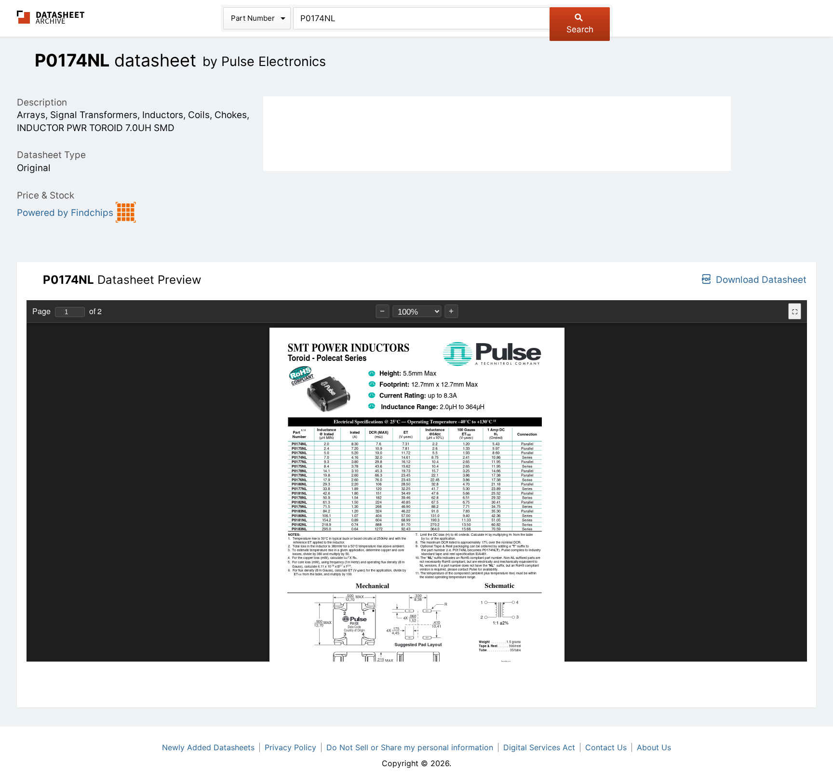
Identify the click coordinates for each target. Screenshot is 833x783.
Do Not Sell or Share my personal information (409, 747)
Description (42, 102)
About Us (654, 747)
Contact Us (606, 747)
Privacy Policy (290, 747)
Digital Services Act (539, 747)
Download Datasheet (761, 279)
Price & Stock (45, 195)
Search (579, 29)
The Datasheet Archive (51, 17)
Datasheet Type (51, 154)
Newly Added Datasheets (208, 747)
